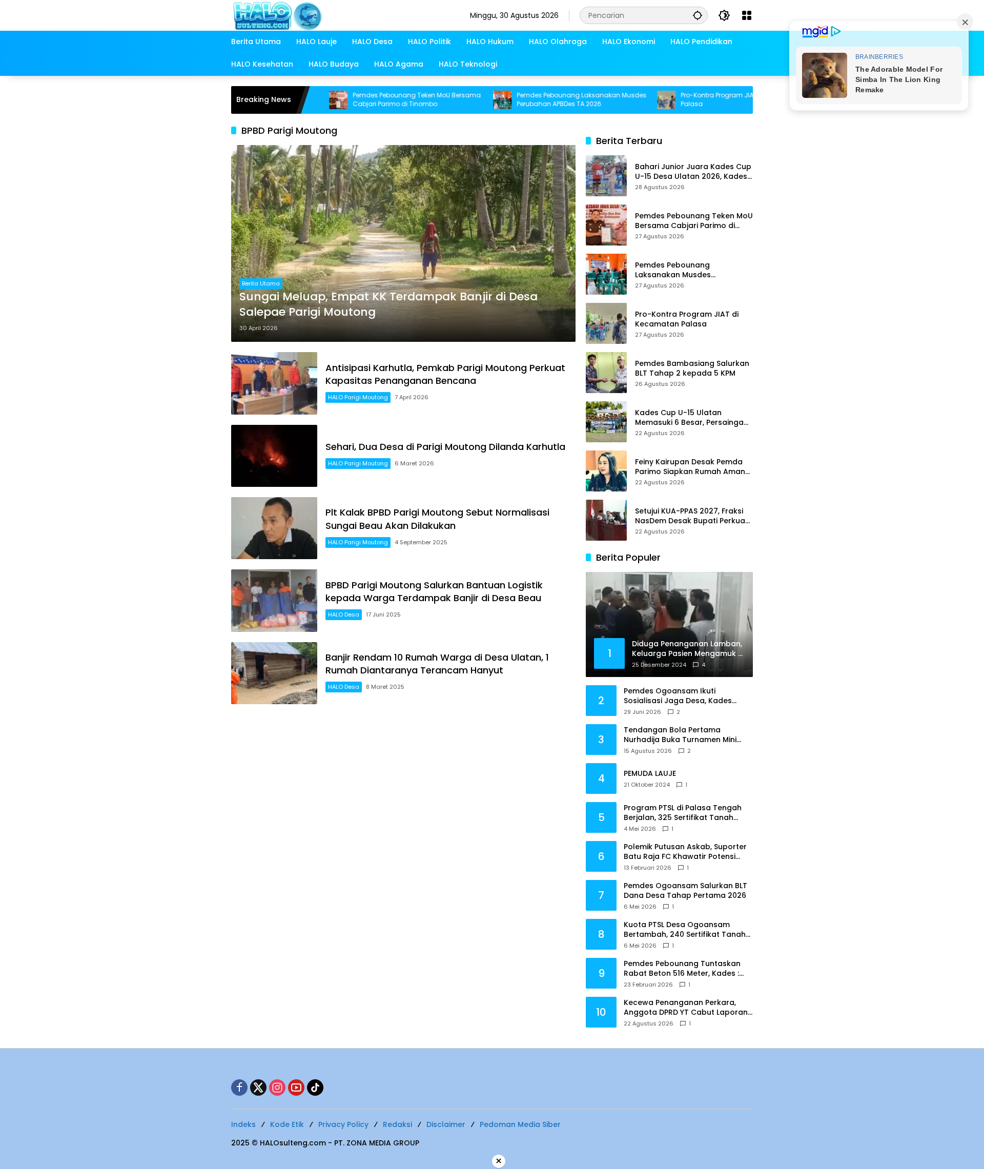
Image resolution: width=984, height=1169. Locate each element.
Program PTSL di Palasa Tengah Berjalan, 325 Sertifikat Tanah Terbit (683, 813)
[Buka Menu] (747, 15)
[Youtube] (296, 1087)
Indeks (243, 1124)
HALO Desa (343, 614)
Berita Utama (261, 283)
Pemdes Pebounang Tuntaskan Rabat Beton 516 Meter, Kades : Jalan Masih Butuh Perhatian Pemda (682, 969)
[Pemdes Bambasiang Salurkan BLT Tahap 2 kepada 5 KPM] (606, 372)
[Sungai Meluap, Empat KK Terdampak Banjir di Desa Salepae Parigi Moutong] (403, 243)
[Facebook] (239, 1087)
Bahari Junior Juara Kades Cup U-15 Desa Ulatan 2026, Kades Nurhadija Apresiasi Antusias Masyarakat (693, 172)
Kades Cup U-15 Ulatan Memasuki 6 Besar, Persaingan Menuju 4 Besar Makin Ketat (691, 418)
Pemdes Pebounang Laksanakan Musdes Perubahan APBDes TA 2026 (534, 99)
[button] (697, 15)
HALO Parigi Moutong (358, 397)
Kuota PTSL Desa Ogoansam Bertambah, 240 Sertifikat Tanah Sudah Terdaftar (685, 930)
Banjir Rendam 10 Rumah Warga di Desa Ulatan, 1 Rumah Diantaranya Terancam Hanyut (437, 663)
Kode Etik (287, 1124)
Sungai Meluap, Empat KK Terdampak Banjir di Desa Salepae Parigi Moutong (388, 304)
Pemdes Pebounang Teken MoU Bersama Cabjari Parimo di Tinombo (369, 99)
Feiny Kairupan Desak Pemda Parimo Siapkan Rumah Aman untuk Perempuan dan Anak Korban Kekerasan (690, 467)
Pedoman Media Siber (520, 1124)
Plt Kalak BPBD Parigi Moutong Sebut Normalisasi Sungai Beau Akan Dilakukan (437, 518)
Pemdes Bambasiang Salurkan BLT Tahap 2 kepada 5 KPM (692, 369)
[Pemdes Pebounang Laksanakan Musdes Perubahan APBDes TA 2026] (455, 100)
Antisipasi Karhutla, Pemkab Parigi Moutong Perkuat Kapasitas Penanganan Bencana (445, 374)
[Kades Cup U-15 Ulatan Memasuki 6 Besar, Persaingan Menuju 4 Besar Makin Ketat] (606, 421)
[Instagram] (277, 1087)
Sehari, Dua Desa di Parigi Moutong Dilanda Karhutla (445, 446)
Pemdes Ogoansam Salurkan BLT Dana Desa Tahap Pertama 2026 (685, 891)
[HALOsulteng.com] (318, 15)
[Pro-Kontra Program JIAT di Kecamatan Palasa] (619, 100)
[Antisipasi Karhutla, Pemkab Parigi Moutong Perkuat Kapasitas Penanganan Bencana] (274, 383)
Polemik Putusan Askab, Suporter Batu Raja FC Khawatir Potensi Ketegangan (685, 852)
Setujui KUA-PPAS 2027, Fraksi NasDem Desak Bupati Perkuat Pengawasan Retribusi (691, 516)
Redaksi (397, 1124)
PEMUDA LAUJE (650, 773)
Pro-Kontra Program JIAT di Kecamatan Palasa (695, 99)
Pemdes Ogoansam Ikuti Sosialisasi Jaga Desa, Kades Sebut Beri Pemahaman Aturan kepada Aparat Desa (681, 696)
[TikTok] (315, 1087)
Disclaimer (445, 1124)
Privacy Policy (343, 1124)
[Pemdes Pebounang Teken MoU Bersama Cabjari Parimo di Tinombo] (606, 224)
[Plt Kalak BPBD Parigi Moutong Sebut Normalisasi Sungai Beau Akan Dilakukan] (274, 528)
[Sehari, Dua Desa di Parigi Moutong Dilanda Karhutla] (274, 456)
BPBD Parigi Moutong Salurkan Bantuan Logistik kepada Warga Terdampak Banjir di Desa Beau (434, 591)
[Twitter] (258, 1087)
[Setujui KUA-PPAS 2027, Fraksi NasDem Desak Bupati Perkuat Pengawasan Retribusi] (606, 520)
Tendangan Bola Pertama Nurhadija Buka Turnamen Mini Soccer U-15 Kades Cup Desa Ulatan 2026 (680, 735)
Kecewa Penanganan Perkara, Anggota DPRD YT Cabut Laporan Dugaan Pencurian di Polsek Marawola (686, 1008)
